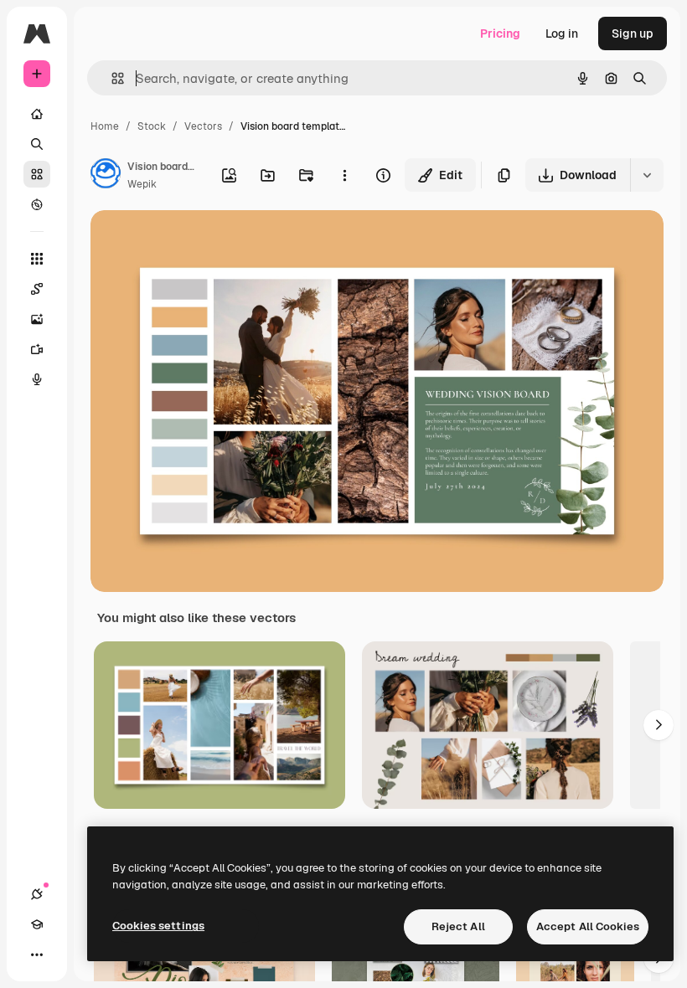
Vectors (203, 126)
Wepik (142, 184)
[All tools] (36, 258)
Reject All (458, 926)
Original (197, 242)
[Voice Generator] (36, 379)
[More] (36, 954)
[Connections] (36, 894)
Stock (151, 126)
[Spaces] (36, 288)
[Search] (36, 144)
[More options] (344, 175)
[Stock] (36, 174)
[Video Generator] (36, 349)
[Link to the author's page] (105, 175)
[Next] (658, 725)
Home (104, 126)
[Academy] (36, 924)
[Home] (36, 113)
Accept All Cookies (587, 926)
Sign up (632, 33)
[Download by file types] (647, 175)
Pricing (500, 33)
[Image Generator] (36, 319)
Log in (561, 33)
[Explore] (36, 204)
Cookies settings (158, 926)
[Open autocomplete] (111, 78)
